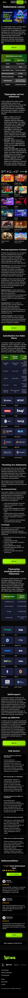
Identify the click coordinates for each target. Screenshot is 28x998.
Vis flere (14, 935)
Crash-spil (17, 171)
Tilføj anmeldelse (14, 874)
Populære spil (3, 171)
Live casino (11, 171)
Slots (23, 171)
